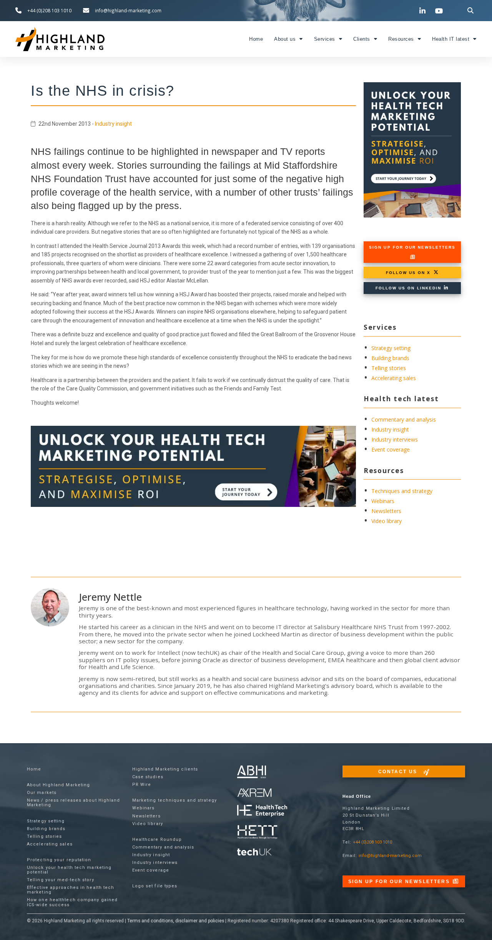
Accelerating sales (393, 378)
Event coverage (390, 449)
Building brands (390, 358)
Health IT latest (450, 39)
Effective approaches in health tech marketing (71, 890)
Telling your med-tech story (60, 879)
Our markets (42, 792)
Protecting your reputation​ (59, 859)
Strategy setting (391, 348)
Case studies (147, 776)
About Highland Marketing (58, 784)
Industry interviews (394, 439)
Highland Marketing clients (165, 769)
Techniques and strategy (401, 491)
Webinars (382, 501)
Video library (386, 521)
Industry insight (113, 124)
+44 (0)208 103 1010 (372, 842)
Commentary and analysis (403, 419)
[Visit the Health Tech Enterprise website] (262, 811)
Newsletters (386, 511)
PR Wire (141, 784)
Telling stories (388, 368)
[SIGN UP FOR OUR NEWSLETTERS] (412, 257)
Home (256, 39)
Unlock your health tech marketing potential (69, 870)
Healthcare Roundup (157, 839)
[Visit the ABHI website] (251, 772)
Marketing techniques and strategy (174, 800)
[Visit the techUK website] (254, 792)
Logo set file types (155, 886)
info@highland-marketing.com (390, 855)
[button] (471, 11)
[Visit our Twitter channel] (407, 10)
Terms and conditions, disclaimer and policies (175, 920)
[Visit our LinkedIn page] (423, 10)
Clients (361, 39)
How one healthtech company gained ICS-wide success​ (72, 902)
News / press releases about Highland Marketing (73, 802)
